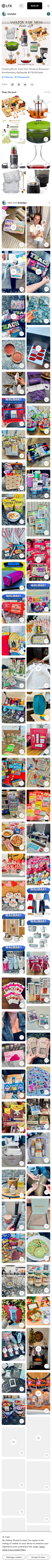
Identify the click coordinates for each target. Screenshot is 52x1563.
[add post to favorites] (45, 61)
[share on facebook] (12, 84)
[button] (48, 6)
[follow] (48, 14)
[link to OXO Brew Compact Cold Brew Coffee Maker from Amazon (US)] (38, 181)
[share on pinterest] (18, 84)
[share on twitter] (25, 84)
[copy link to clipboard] (32, 84)
